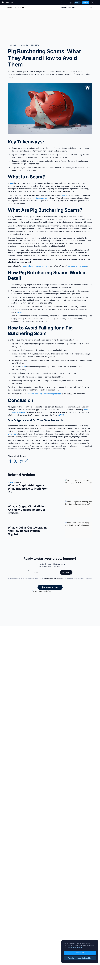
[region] (79, 951)
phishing (65, 195)
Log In (77, 2)
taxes (19, 312)
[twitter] (15, 461)
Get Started (66, 572)
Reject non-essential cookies (80, 958)
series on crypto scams (77, 266)
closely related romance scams (34, 266)
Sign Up (85, 2)
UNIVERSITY (9, 7)
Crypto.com (13, 434)
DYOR (61, 415)
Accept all (80, 953)
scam (11, 183)
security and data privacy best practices (44, 394)
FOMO (23, 367)
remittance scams (39, 198)
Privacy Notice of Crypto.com (52, 578)
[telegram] (21, 461)
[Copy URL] (26, 460)
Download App (52, 587)
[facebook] (10, 461)
